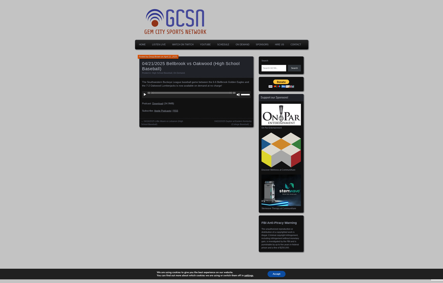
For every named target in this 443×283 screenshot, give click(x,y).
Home (142, 44)
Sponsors (262, 44)
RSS (175, 110)
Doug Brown (155, 57)
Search (264, 61)
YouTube (205, 44)
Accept (276, 274)
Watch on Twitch (182, 44)
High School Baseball (162, 73)
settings (248, 275)
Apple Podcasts (162, 110)
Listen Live (159, 44)
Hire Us (279, 44)
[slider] (246, 94)
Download (157, 103)
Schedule (223, 44)
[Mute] (238, 94)
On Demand (242, 44)
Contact (296, 44)
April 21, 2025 (170, 57)
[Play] (145, 94)
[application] (196, 94)
